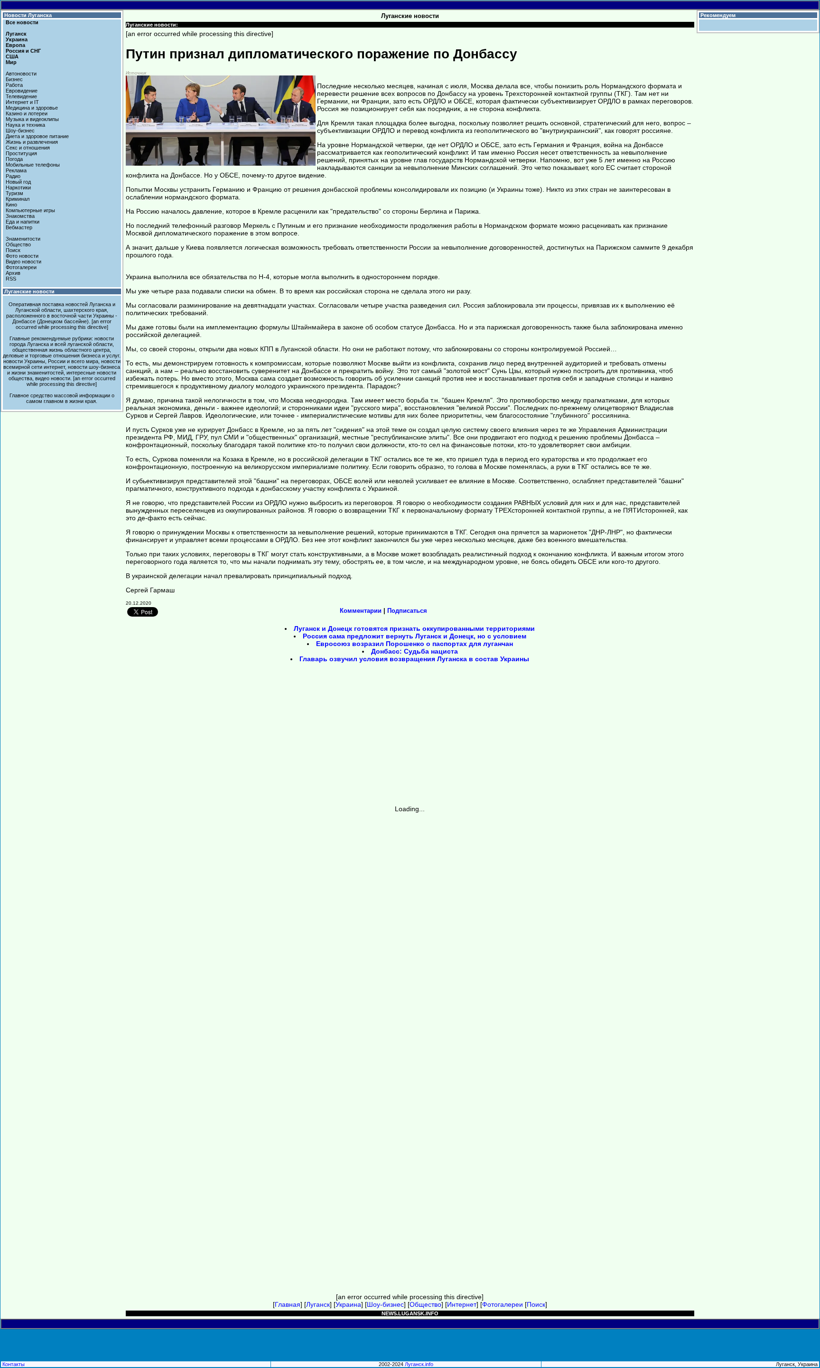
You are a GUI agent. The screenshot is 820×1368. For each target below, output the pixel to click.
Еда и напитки (22, 222)
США (12, 56)
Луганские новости (29, 291)
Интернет (461, 1304)
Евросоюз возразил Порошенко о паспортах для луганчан (414, 643)
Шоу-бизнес (20, 130)
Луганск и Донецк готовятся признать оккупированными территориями (414, 628)
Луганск (16, 34)
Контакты (13, 1364)
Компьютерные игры (30, 210)
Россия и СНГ (23, 51)
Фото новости (22, 256)
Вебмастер (19, 227)
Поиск (13, 250)
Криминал (17, 199)
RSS (11, 278)
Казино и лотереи (26, 113)
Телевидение (21, 96)
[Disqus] (410, 931)
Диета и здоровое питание (37, 136)
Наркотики (18, 187)
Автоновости (21, 73)
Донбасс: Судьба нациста (414, 651)
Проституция (21, 153)
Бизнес (14, 79)
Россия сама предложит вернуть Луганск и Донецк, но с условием (414, 636)
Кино (11, 204)
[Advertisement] (329, 737)
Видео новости (23, 261)
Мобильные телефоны (33, 165)
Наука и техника (25, 125)
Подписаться (407, 610)
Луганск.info (419, 1364)
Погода (14, 159)
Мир (11, 62)
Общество (18, 244)
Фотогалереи (21, 267)
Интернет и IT (22, 102)
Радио (13, 176)
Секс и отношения (28, 147)
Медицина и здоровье (32, 108)
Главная (287, 1304)
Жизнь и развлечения (32, 142)
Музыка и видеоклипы (32, 119)
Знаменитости (23, 239)
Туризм (14, 193)
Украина (17, 39)
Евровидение (21, 91)
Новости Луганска (28, 15)
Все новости (22, 22)
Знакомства (20, 216)
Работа (14, 85)
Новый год (18, 182)
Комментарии (361, 610)
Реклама (16, 170)
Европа (15, 45)
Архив (13, 273)
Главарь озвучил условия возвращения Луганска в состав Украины (414, 659)
